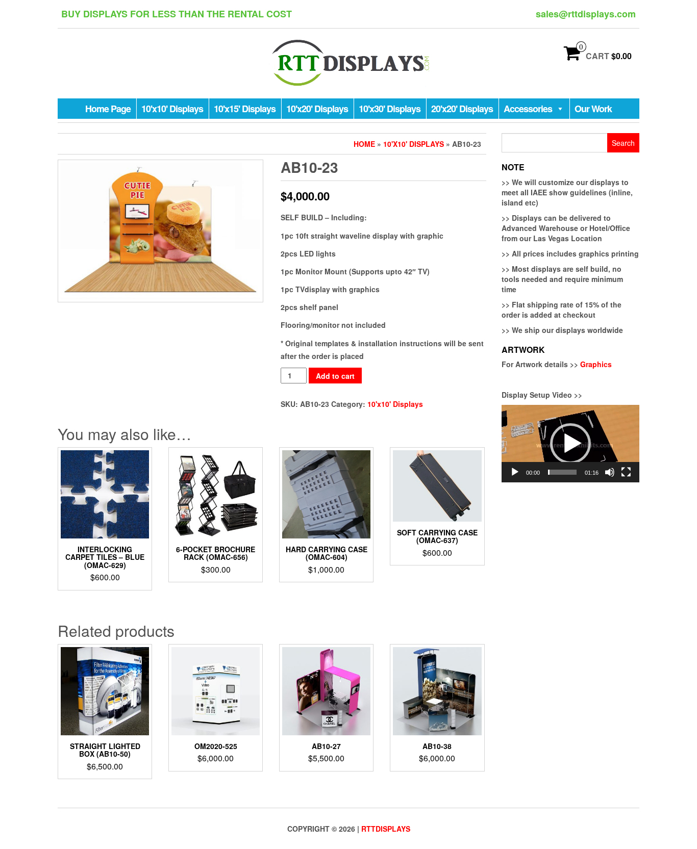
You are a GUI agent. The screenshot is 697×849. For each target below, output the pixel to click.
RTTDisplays (385, 829)
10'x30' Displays (389, 108)
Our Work (593, 108)
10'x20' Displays (317, 108)
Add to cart (335, 376)
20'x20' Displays (462, 108)
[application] (570, 443)
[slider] (562, 472)
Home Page (108, 108)
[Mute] (610, 472)
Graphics (596, 364)
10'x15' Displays (245, 108)
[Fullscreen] (626, 472)
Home (364, 144)
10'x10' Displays (172, 108)
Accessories (528, 108)
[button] (570, 443)
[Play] (515, 472)
